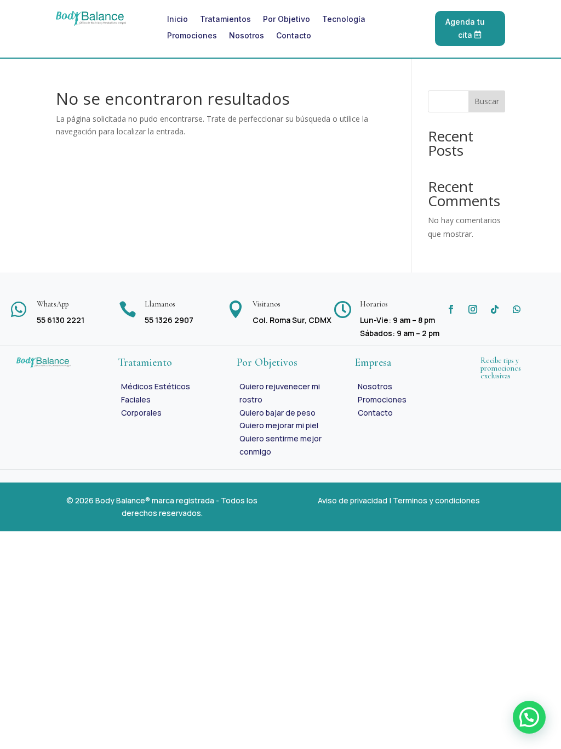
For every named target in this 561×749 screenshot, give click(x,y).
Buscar (486, 101)
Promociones (192, 36)
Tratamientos (225, 19)
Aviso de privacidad (352, 500)
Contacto (293, 36)
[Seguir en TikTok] (494, 309)
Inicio (177, 19)
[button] (529, 717)
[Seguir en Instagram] (473, 309)
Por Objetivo (286, 19)
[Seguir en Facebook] (451, 309)
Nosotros (246, 36)
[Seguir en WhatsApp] (516, 309)
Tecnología (343, 19)
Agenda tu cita (465, 28)
